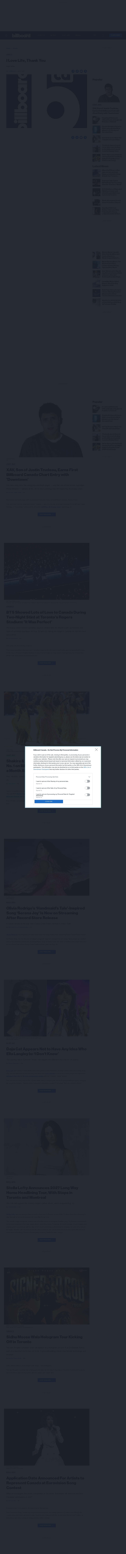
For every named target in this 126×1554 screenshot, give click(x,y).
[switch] (87, 781)
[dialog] (63, 777)
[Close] (97, 750)
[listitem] (63, 777)
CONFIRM (48, 801)
